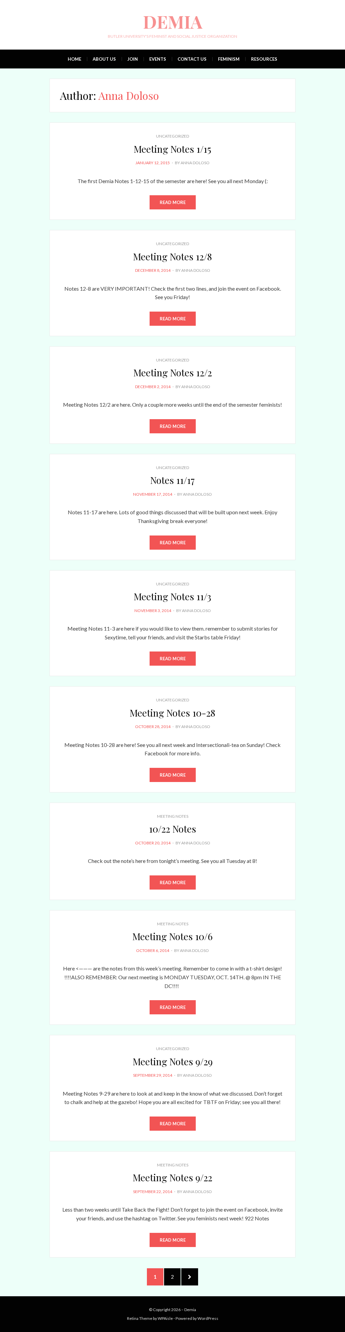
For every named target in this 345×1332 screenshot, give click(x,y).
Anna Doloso (195, 162)
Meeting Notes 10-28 (172, 712)
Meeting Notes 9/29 (173, 1061)
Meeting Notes (172, 816)
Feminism (229, 59)
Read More (173, 202)
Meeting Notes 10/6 (172, 936)
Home (74, 59)
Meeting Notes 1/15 (172, 149)
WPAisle (165, 1318)
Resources (264, 59)
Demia (172, 21)
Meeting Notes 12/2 (172, 372)
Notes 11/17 (172, 480)
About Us (104, 59)
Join (132, 59)
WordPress (207, 1318)
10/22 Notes (172, 828)
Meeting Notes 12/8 (172, 256)
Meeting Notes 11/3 (172, 596)
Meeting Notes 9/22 (172, 1177)
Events (157, 59)
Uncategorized (172, 136)
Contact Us (192, 59)
